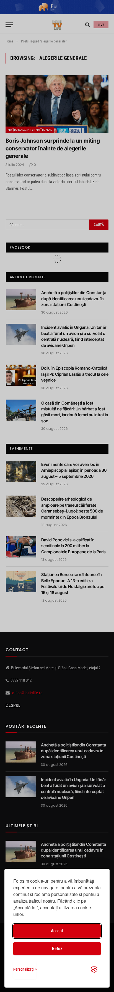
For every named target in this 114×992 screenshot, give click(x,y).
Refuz (57, 948)
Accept (57, 930)
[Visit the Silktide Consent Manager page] (94, 969)
